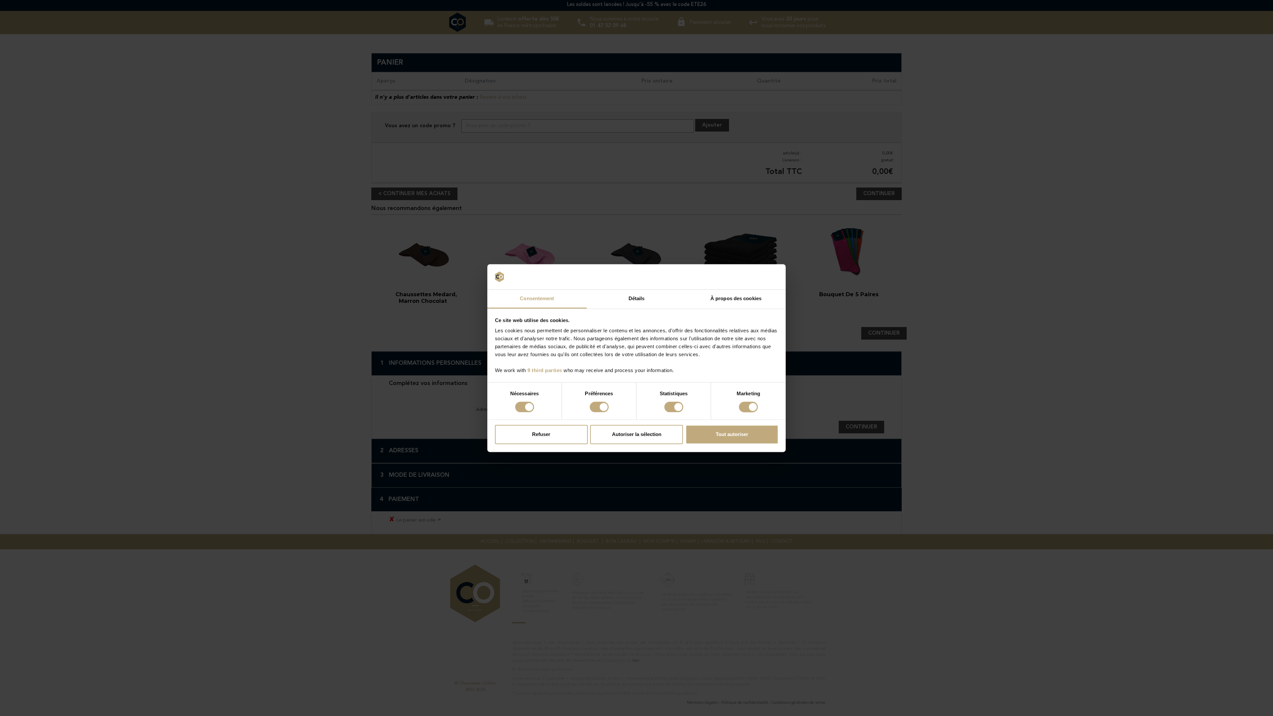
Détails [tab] (637, 299)
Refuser (541, 434)
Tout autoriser (732, 434)
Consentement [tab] (537, 299)
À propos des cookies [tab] (735, 299)
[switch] (599, 407)
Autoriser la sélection (636, 434)
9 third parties (544, 370)
